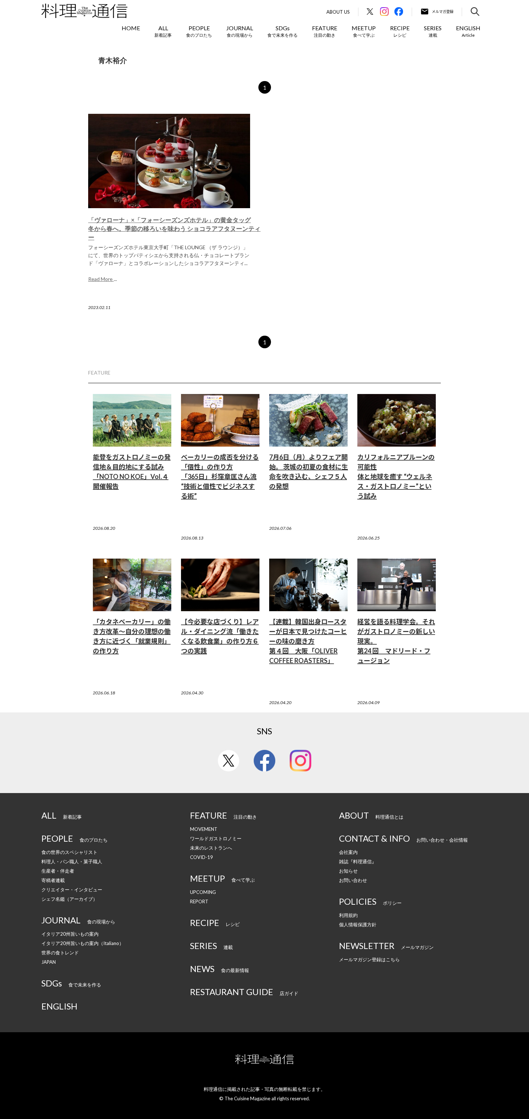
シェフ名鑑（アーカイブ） (69, 899)
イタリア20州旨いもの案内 (70, 934)
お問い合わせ (353, 880)
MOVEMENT (203, 829)
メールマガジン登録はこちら (369, 959)
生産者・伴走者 (57, 871)
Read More (101, 279)
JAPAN (48, 962)
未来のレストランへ (211, 848)
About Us (338, 12)
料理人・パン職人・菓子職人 (71, 861)
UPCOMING (203, 892)
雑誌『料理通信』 (357, 861)
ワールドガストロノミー (215, 838)
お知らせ (348, 871)
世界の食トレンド (60, 952)
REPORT (199, 901)
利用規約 (348, 915)
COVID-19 (201, 857)
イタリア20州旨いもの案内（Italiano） (82, 943)
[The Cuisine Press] (84, 11)
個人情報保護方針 (357, 924)
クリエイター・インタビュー (71, 889)
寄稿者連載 (53, 880)
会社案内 (348, 852)
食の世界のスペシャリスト (69, 852)
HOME (131, 27)
